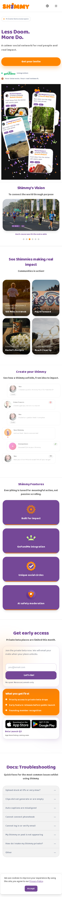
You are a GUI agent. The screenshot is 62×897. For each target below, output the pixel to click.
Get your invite (31, 62)
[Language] (47, 6)
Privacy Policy (36, 881)
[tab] (23, 239)
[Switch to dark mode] (56, 6)
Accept (31, 888)
